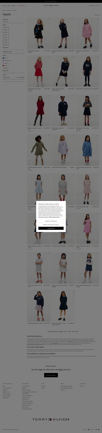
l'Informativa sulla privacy (54, 217)
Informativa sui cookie (43, 217)
